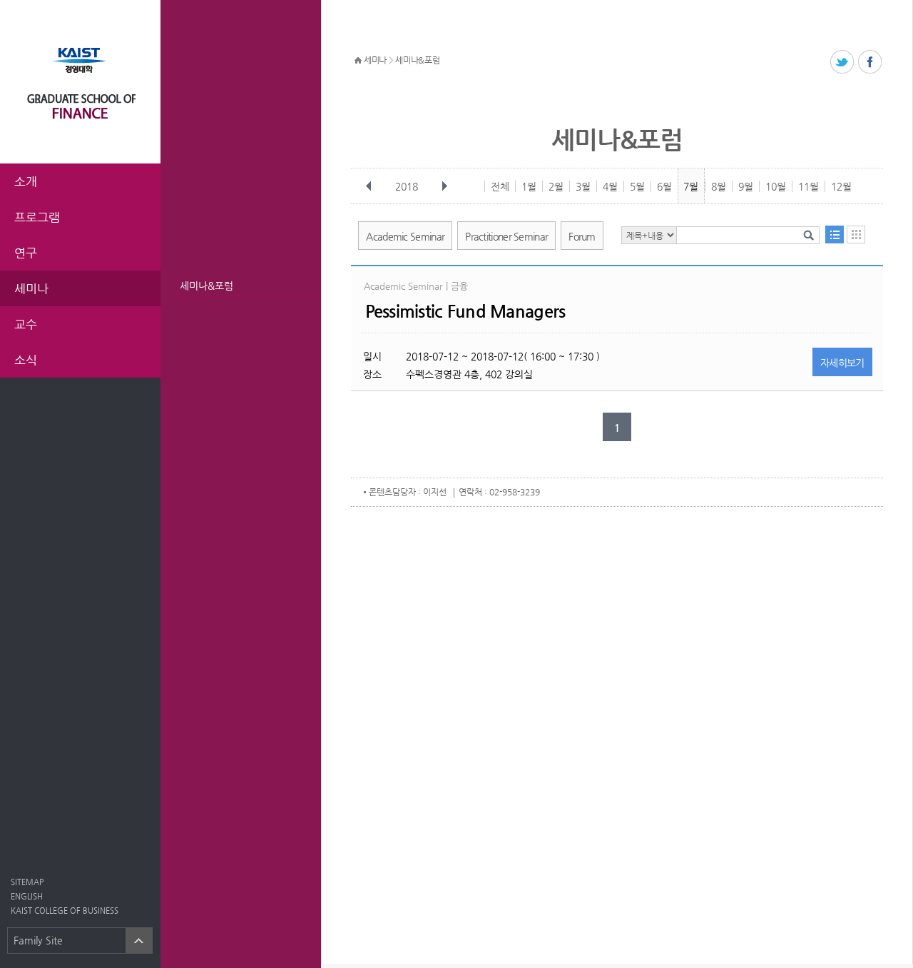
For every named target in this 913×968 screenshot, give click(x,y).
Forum (582, 236)
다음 (444, 186)
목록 (834, 234)
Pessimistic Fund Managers (465, 311)
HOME (358, 61)
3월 (583, 186)
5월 (637, 186)
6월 (664, 186)
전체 (500, 186)
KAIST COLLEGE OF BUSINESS (64, 910)
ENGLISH (27, 896)
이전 (369, 186)
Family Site (38, 940)
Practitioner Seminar (506, 236)
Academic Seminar (405, 236)
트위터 (842, 62)
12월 (841, 186)
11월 (808, 186)
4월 (610, 186)
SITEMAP (27, 882)
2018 (406, 186)
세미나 (375, 60)
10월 (775, 186)
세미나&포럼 (206, 285)
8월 (718, 186)
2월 (556, 186)
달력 (856, 234)
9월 (745, 186)
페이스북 (870, 62)
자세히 (842, 362)
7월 (690, 186)
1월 (528, 186)
